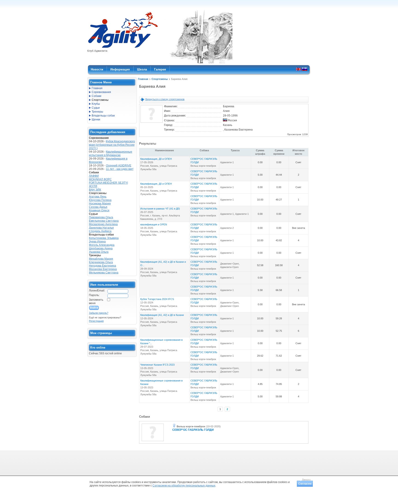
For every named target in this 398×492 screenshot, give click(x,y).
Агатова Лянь (97, 196)
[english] (298, 69)
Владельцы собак (103, 115)
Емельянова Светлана (104, 220)
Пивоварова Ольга (101, 217)
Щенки (96, 119)
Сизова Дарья (98, 207)
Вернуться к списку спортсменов (164, 99)
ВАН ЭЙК (95, 189)
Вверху (306, 479)
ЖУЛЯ (93, 186)
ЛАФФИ (94, 176)
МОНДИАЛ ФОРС (100, 179)
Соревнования (101, 92)
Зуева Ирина (97, 241)
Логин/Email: (97, 290)
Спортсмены (160, 79)
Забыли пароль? (98, 313)
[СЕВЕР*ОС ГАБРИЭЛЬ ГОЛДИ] (152, 441)
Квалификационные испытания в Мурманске (110, 153)
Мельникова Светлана (103, 272)
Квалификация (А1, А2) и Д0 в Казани (162, 315)
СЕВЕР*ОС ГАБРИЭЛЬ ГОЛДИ (193, 429)
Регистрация (96, 321)
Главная (143, 79)
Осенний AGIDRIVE (118, 165)
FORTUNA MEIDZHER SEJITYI (108, 182)
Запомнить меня (96, 301)
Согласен (304, 483)
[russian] (304, 69)
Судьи (96, 107)
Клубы (96, 103)
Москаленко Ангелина (103, 224)
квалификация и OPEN (153, 224)
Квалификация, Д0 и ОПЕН (156, 158)
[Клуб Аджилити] (122, 47)
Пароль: (94, 295)
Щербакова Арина (101, 248)
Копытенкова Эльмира (104, 238)
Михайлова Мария (101, 258)
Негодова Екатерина (102, 265)
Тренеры (97, 111)
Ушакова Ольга (98, 251)
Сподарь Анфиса (100, 231)
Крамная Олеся (99, 210)
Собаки (96, 96)
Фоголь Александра (101, 245)
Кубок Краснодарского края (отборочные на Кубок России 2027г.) (112, 145)
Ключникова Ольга (101, 262)
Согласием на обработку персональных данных (183, 485)
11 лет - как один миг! (119, 169)
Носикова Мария (100, 203)
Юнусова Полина (100, 200)
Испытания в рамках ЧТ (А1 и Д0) (160, 208)
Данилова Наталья (101, 227)
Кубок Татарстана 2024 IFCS (157, 299)
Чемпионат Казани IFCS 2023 (157, 364)
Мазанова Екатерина (103, 269)
